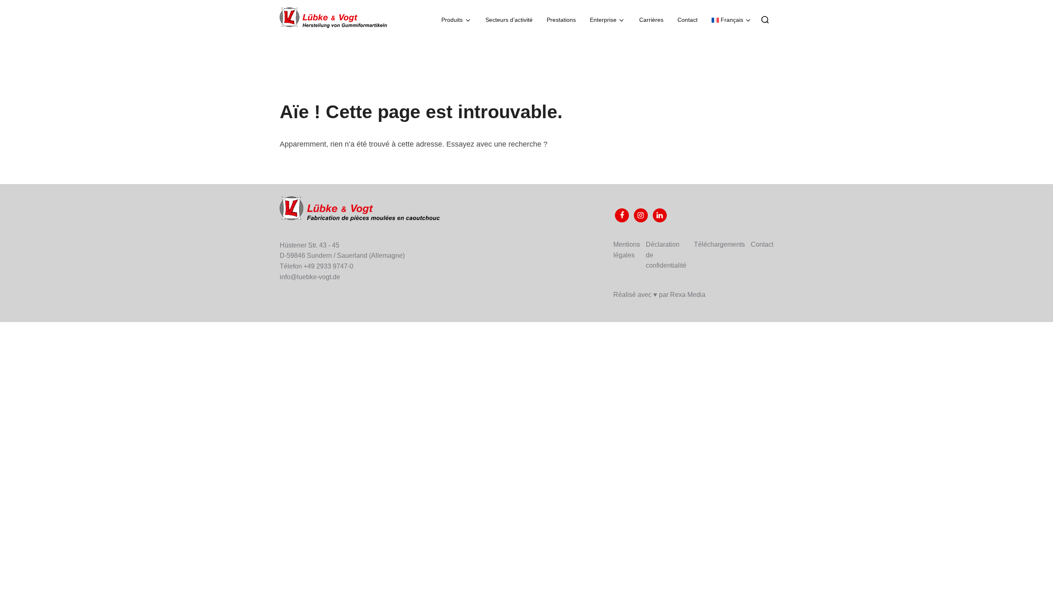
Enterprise (603, 19)
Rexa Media (687, 294)
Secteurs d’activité (509, 19)
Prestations (561, 19)
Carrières (651, 19)
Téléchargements (719, 244)
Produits (452, 19)
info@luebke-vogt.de (310, 276)
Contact (687, 19)
